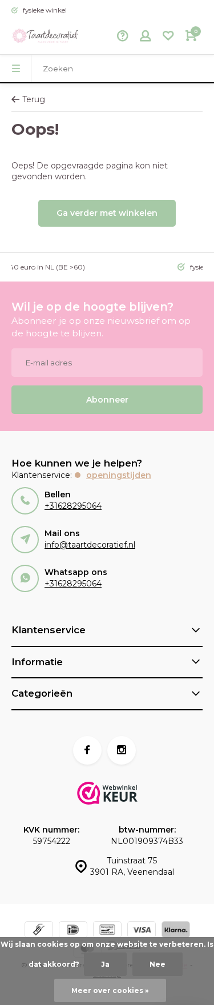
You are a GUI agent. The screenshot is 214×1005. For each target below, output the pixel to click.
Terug (33, 99)
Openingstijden (118, 475)
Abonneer (107, 400)
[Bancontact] (107, 931)
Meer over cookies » (110, 990)
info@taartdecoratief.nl (90, 545)
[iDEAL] (73, 931)
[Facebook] (87, 750)
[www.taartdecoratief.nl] (45, 37)
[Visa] (141, 931)
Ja (105, 964)
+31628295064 (73, 506)
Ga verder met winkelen (107, 213)
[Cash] (39, 931)
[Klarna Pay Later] (175, 931)
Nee (157, 964)
